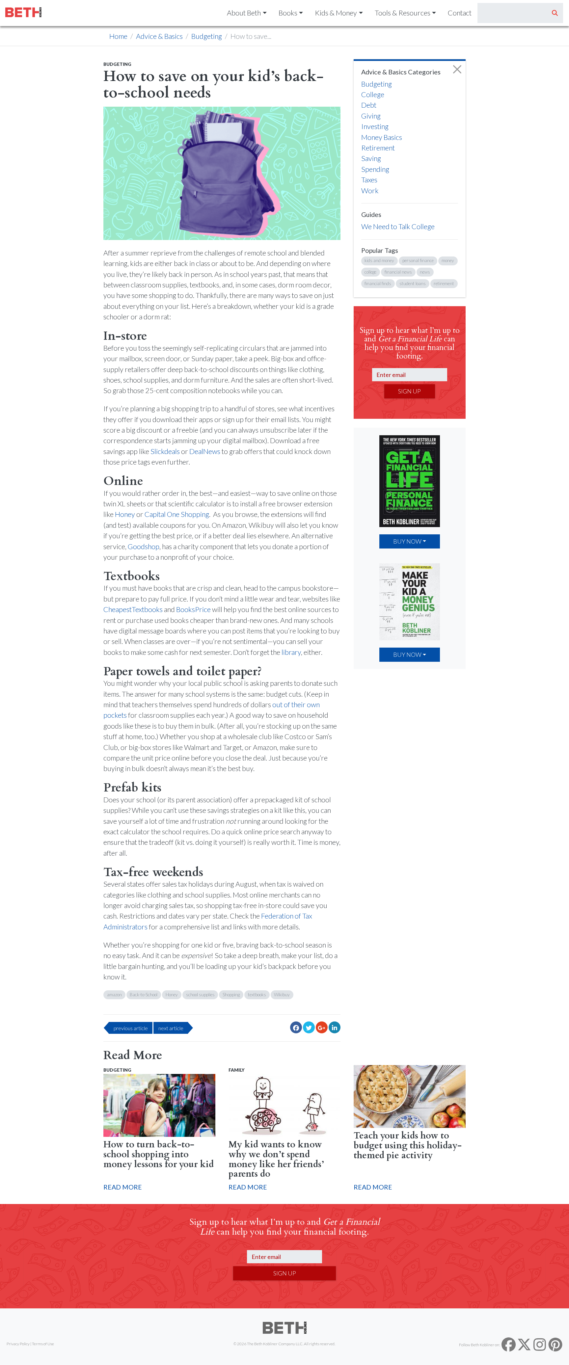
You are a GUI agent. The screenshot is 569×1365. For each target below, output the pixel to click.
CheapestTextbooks (133, 609)
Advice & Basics (159, 36)
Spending (375, 169)
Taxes (369, 179)
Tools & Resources (402, 13)
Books (288, 13)
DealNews (204, 451)
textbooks (257, 994)
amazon (114, 994)
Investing (375, 126)
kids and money (379, 260)
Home (118, 36)
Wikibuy (282, 994)
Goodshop (143, 546)
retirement (444, 283)
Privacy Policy (18, 1343)
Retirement (378, 148)
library (291, 652)
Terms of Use (43, 1343)
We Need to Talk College (398, 226)
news (425, 272)
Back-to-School (143, 994)
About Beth (244, 13)
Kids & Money (336, 13)
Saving (371, 158)
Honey (125, 514)
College (372, 94)
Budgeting (206, 36)
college (370, 272)
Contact (460, 13)
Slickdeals (165, 451)
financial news (398, 272)
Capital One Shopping (177, 514)
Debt (368, 105)
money (448, 260)
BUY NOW (407, 541)
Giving (371, 116)
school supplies (200, 994)
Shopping (231, 994)
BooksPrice (193, 609)
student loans (412, 283)
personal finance (418, 260)
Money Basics (381, 137)
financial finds (378, 283)
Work (370, 190)
